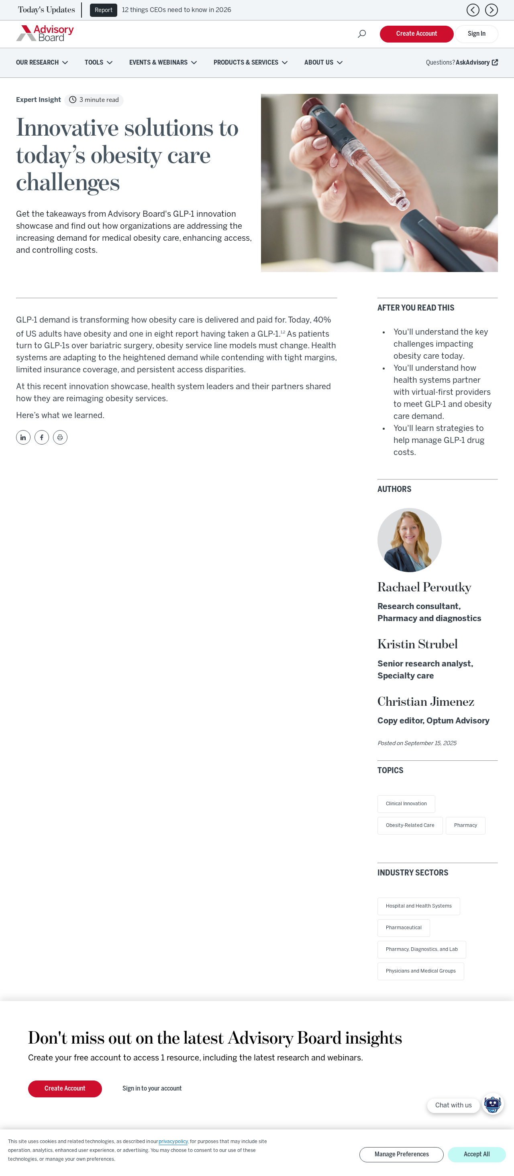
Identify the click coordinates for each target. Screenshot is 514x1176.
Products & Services (246, 63)
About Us (318, 63)
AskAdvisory (473, 63)
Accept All (477, 1155)
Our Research (37, 63)
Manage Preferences (402, 1155)
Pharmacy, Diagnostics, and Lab (422, 949)
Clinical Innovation (406, 804)
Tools (94, 63)
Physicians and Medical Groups (421, 971)
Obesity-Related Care (410, 825)
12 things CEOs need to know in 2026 (176, 10)
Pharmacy (465, 825)
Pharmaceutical (404, 928)
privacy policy (173, 1141)
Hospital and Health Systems (419, 906)
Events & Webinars (158, 63)
